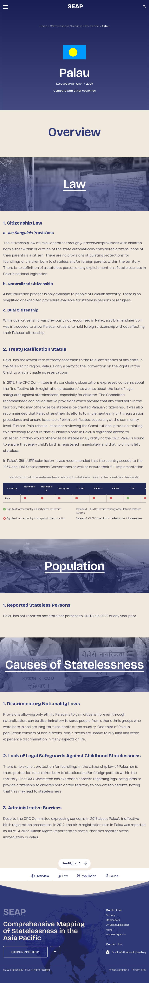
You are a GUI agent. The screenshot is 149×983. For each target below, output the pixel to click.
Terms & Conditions (118, 969)
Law (65, 876)
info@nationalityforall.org (132, 952)
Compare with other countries (74, 90)
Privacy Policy (139, 969)
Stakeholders (113, 920)
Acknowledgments (116, 934)
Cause (113, 876)
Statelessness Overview (66, 26)
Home (44, 26)
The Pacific (92, 26)
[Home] (75, 6)
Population (88, 876)
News (109, 929)
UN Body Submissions (117, 924)
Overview (42, 876)
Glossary (110, 915)
